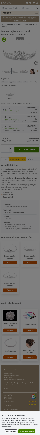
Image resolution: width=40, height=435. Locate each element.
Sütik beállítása (11, 431)
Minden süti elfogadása (27, 431)
